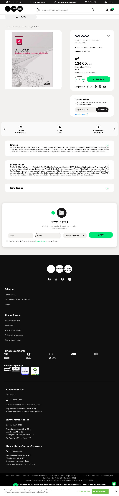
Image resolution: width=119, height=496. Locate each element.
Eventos (8, 304)
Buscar (39, 10)
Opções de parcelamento (87, 73)
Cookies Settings (83, 491)
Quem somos (10, 294)
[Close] (116, 491)
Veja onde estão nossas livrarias (17, 299)
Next (114, 129)
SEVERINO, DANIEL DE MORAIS (92, 48)
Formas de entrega (12, 320)
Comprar (98, 79)
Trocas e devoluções (13, 330)
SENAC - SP (86, 52)
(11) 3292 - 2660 (15, 399)
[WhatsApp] (114, 484)
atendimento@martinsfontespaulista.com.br (21, 404)
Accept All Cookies (100, 491)
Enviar (101, 235)
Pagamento (9, 325)
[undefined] (34, 60)
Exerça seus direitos (13, 340)
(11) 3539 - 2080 (15, 451)
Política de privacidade (14, 335)
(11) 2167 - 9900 (15, 425)
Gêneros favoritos (72, 235)
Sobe (15, 484)
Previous (4, 129)
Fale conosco (11, 395)
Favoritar (108, 35)
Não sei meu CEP (80, 114)
